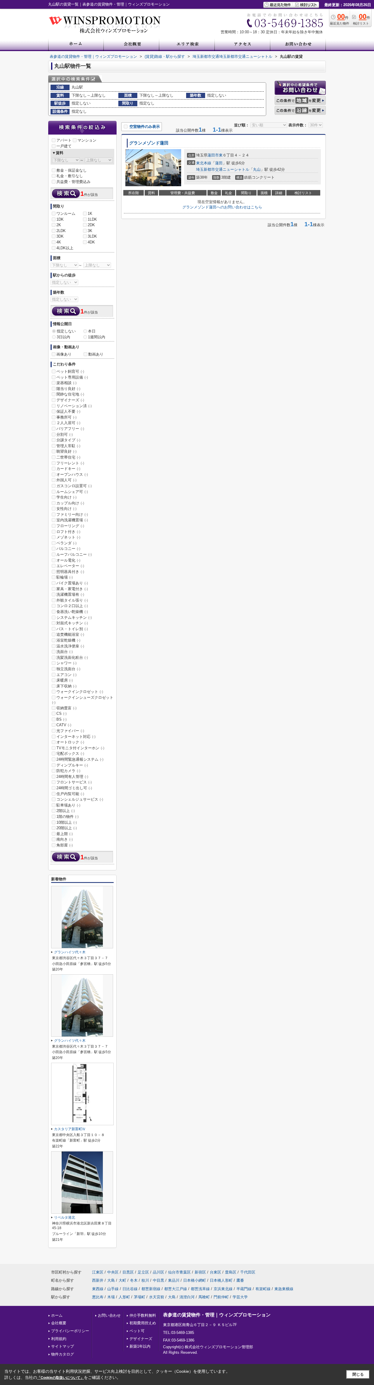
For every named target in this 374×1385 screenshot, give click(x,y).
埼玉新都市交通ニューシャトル (222, 169)
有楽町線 (263, 1289)
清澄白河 (187, 1297)
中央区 (113, 1272)
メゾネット (68, 537)
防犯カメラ (68, 771)
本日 (92, 331)
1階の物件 (67, 816)
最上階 (64, 834)
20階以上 (66, 828)
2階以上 (65, 811)
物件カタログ (62, 1354)
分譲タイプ (68, 440)
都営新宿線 (150, 1289)
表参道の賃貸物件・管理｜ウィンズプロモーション (217, 1314)
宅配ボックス (70, 753)
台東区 (215, 1272)
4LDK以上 (64, 248)
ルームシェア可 (72, 491)
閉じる (358, 1374)
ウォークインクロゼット (79, 691)
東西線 (97, 1289)
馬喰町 (204, 1297)
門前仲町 (221, 1297)
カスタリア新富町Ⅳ (70, 1129)
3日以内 (63, 337)
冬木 (134, 1280)
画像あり (64, 354)
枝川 (145, 1280)
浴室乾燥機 (68, 640)
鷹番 (240, 1280)
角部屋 (64, 845)
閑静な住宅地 (70, 394)
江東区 (97, 1272)
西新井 (97, 1280)
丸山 (257, 169)
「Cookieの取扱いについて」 (60, 1378)
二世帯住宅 (68, 457)
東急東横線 (283, 1289)
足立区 (143, 1272)
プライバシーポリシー (70, 1331)
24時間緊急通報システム (79, 759)
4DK (91, 242)
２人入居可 (68, 423)
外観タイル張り (72, 600)
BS (61, 719)
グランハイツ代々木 (70, 952)
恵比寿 (97, 1297)
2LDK (61, 231)
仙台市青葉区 (179, 1272)
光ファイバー (70, 731)
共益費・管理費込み (73, 182)
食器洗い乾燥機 (72, 611)
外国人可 (66, 480)
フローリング (70, 526)
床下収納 (66, 686)
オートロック (70, 742)
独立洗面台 (68, 669)
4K (58, 242)
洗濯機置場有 (70, 594)
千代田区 (247, 1272)
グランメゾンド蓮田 (149, 143)
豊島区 (230, 1272)
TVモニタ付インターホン (80, 748)
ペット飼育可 (70, 371)
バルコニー (68, 548)
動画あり (95, 354)
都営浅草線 (200, 1289)
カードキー (68, 468)
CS (61, 713)
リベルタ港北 (64, 1217)
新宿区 (200, 1272)
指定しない (66, 331)
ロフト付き (68, 531)
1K (90, 213)
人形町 (124, 1297)
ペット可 (137, 1331)
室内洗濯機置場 (72, 520)
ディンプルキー (72, 765)
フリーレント (70, 463)
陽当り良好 (68, 388)
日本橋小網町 (194, 1280)
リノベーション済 (74, 406)
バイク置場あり (72, 583)
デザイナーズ (70, 400)
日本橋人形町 (221, 1280)
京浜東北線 (223, 1289)
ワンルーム (65, 213)
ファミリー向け (72, 514)
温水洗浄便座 (70, 646)
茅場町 (139, 1297)
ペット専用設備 (72, 377)
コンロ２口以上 (72, 606)
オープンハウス (72, 474)
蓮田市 (213, 155)
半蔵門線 (244, 1289)
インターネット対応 (76, 736)
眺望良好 (66, 451)
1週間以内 (96, 337)
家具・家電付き (72, 589)
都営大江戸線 (175, 1289)
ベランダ (66, 543)
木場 (111, 1297)
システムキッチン (74, 617)
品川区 (158, 1272)
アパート (64, 140)
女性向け (66, 508)
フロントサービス (74, 782)
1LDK (92, 219)
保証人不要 (68, 411)
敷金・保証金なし (71, 170)
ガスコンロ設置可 (74, 486)
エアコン (66, 675)
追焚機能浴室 (70, 634)
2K (58, 225)
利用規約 (58, 1339)
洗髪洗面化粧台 (72, 657)
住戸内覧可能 (70, 794)
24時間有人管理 (72, 776)
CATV (63, 725)
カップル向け (70, 503)
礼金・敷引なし (69, 176)
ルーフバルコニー (74, 554)
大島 (111, 1280)
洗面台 (64, 651)
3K (90, 231)
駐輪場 (64, 577)
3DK (60, 236)
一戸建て (64, 146)
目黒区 (128, 1272)
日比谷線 (130, 1289)
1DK (60, 219)
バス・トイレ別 (72, 629)
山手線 (113, 1289)
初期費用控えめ (142, 1323)
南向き (64, 839)
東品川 (173, 1280)
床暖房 (64, 680)
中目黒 (158, 1280)
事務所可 (66, 417)
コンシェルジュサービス (79, 799)
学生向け (66, 497)
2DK (91, 225)
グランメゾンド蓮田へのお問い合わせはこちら (222, 207)
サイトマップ (62, 1346)
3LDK (92, 236)
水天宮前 (156, 1297)
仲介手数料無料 (142, 1315)
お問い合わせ (109, 1315)
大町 (122, 1280)
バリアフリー (70, 428)
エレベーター (70, 566)
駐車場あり (68, 805)
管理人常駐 (68, 446)
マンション (86, 140)
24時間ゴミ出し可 (74, 788)
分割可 (64, 434)
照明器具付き (70, 571)
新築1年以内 (139, 1346)
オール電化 (68, 560)
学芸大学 (240, 1297)
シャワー (66, 663)
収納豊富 (66, 708)
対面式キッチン (72, 623)
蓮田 (219, 163)
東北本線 (203, 163)
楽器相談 (66, 383)
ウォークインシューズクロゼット (82, 700)
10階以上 (66, 822)
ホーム (57, 1315)
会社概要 (58, 1323)
